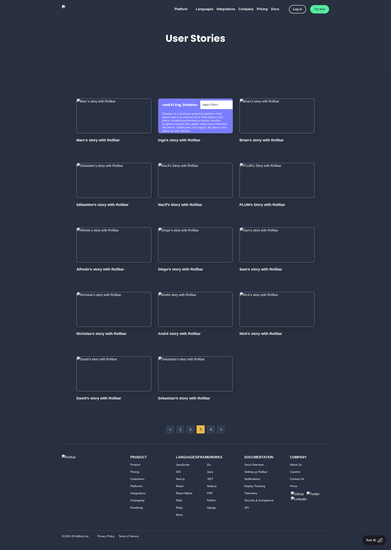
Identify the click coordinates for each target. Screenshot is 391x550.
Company (246, 9)
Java (210, 471)
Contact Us (297, 479)
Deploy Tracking (254, 486)
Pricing (262, 9)
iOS (178, 471)
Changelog (137, 500)
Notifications (252, 479)
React (179, 486)
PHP (210, 493)
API (246, 507)
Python (211, 500)
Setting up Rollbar (255, 471)
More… (181, 514)
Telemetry (250, 493)
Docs (275, 9)
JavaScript (182, 464)
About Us (296, 464)
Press (293, 486)
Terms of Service (129, 536)
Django (211, 507)
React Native (184, 493)
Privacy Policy (105, 536)
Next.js (180, 479)
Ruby (179, 507)
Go (209, 464)
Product (135, 464)
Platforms (136, 486)
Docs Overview (254, 464)
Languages (204, 9)
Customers (137, 479)
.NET (210, 479)
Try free (319, 9)
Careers (295, 471)
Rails (179, 500)
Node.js (212, 486)
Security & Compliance (258, 500)
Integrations (226, 9)
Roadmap (136, 507)
